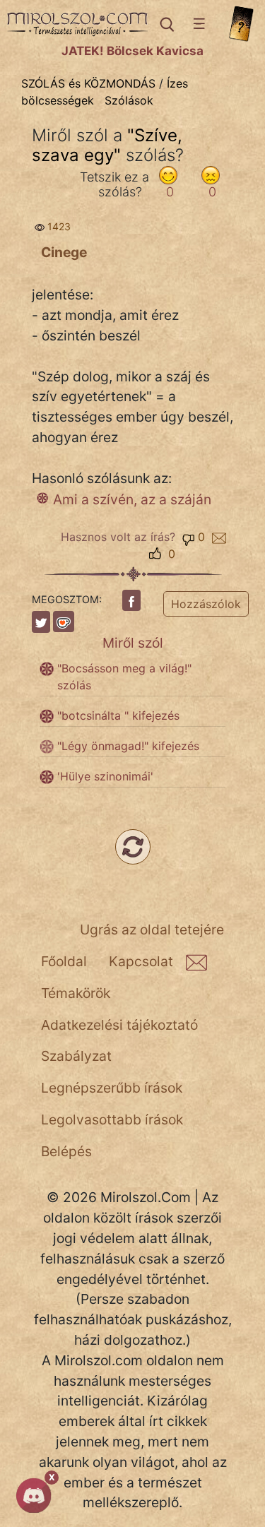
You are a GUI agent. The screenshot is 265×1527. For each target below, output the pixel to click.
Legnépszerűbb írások (111, 1087)
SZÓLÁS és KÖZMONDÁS (88, 83)
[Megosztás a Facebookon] (131, 600)
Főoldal (64, 961)
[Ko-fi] (63, 621)
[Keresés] (166, 24)
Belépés (66, 1151)
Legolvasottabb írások (112, 1119)
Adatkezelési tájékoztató (119, 1024)
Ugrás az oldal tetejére (152, 929)
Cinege (64, 252)
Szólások (129, 100)
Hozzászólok (206, 604)
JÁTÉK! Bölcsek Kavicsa (132, 51)
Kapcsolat (141, 961)
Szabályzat (76, 1055)
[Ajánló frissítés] (133, 846)
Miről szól (132, 642)
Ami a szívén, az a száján (132, 499)
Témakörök (75, 993)
